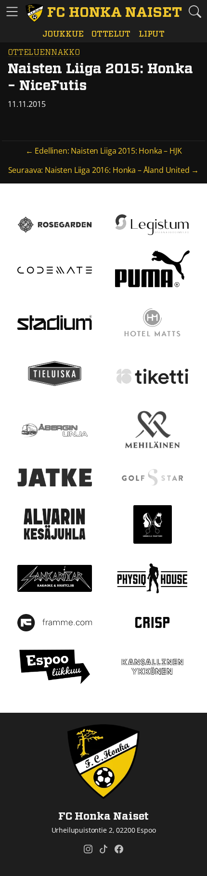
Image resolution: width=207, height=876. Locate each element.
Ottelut (110, 34)
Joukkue (63, 34)
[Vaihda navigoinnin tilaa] (12, 12)
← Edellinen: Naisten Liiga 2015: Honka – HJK (104, 150)
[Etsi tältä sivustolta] (195, 11)
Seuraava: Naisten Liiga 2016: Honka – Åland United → (103, 170)
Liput (152, 34)
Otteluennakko (44, 52)
